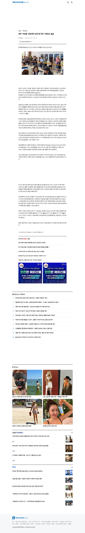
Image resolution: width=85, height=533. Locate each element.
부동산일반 (25, 30)
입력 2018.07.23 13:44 (30, 38)
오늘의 (17, 433)
